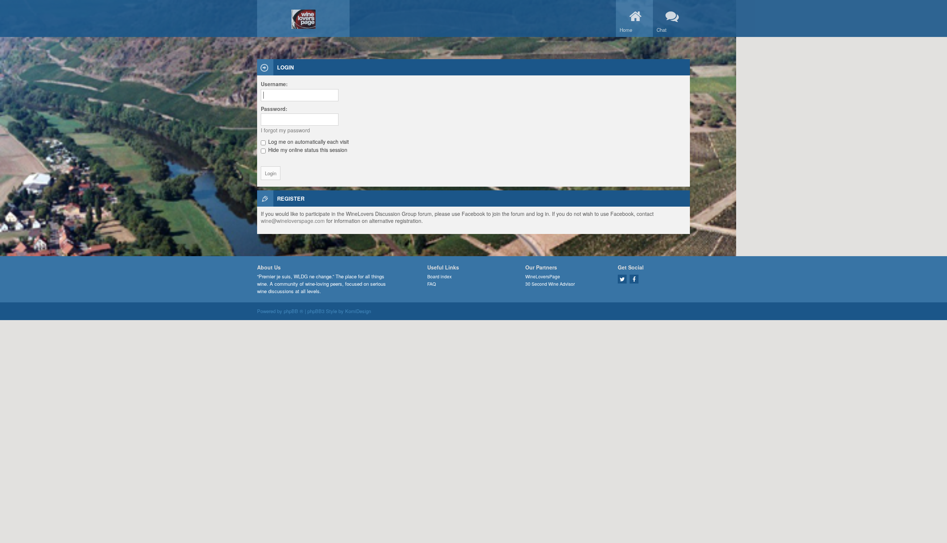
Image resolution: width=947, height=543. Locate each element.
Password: (274, 108)
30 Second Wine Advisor (550, 284)
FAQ (431, 284)
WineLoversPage (542, 276)
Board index (439, 276)
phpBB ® (293, 311)
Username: (274, 84)
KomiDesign (358, 311)
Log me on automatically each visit (308, 141)
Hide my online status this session (307, 149)
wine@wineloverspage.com (293, 220)
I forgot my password (285, 130)
